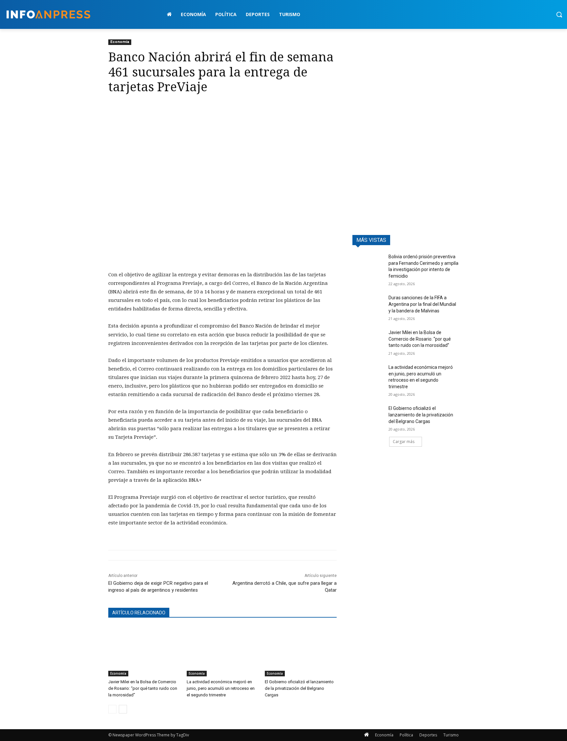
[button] (559, 14)
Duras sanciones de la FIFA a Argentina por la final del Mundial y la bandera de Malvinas (422, 304)
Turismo (451, 735)
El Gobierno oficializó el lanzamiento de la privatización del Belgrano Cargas (299, 688)
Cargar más (403, 441)
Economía (119, 42)
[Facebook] (114, 107)
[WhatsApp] (160, 107)
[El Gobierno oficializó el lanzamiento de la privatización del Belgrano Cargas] (301, 651)
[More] (175, 107)
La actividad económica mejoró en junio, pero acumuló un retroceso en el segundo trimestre (221, 688)
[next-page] (123, 709)
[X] (129, 107)
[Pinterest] (145, 107)
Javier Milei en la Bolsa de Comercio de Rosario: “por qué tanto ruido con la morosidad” (142, 688)
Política (406, 735)
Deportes (428, 735)
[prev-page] (112, 709)
